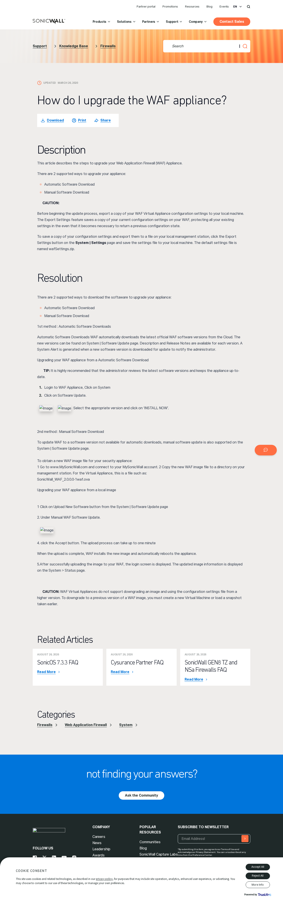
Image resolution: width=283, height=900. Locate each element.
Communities (150, 842)
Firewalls (108, 46)
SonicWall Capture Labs (159, 854)
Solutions (124, 21)
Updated (49, 83)
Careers (98, 837)
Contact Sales (232, 21)
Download (55, 120)
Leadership (101, 849)
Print (82, 120)
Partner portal (146, 6)
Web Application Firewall (86, 725)
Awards (98, 855)
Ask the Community (141, 795)
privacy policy (104, 879)
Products (99, 21)
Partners (148, 21)
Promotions (170, 6)
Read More (46, 672)
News (96, 843)
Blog (209, 6)
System (125, 725)
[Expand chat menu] (266, 450)
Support (172, 21)
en (235, 6)
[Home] (49, 21)
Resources (192, 6)
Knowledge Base (73, 46)
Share (105, 120)
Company (196, 21)
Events (224, 6)
